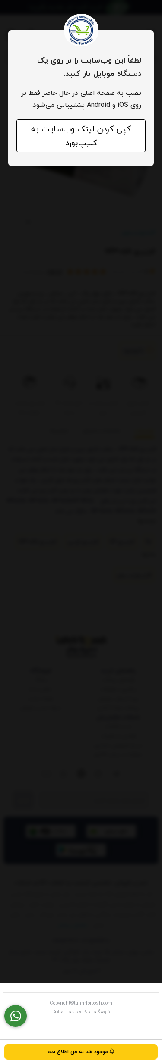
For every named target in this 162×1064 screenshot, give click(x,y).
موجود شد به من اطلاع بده (79, 1051)
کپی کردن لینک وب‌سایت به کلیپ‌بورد (81, 136)
